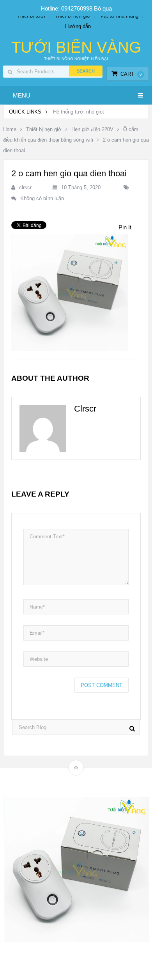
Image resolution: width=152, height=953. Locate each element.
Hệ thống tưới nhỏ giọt (78, 112)
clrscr (25, 187)
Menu (21, 95)
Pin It (124, 227)
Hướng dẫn (78, 26)
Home (9, 129)
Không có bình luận (42, 198)
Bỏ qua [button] (103, 8)
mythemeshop (88, 781)
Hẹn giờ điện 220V (92, 129)
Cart (131, 74)
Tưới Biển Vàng (76, 47)
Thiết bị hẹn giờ (44, 129)
